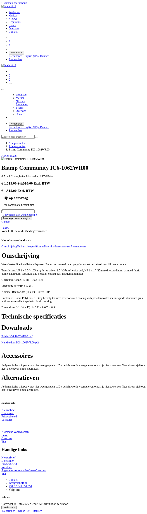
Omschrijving (9, 246)
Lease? (5, 227)
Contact (5, 221)
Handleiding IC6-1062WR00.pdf (20, 342)
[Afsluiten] (2, 89)
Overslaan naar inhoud (14, 2)
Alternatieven (78, 246)
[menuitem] (14, 12)
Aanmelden (15, 59)
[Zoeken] (36, 137)
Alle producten (17, 143)
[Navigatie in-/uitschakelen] (10, 83)
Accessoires (63, 246)
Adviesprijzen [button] (9, 155)
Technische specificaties (30, 246)
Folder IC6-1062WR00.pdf (16, 336)
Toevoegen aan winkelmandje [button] (19, 214)
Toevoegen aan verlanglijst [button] (16, 218)
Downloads (50, 246)
